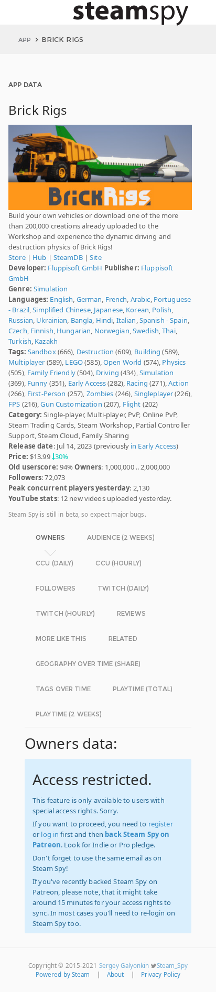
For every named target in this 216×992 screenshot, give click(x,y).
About (115, 974)
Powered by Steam (63, 974)
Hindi (104, 320)
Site (96, 257)
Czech (17, 330)
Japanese (108, 309)
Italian (126, 320)
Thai (169, 330)
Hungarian (74, 330)
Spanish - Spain (163, 320)
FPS (14, 404)
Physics (174, 362)
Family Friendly (51, 372)
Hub (39, 257)
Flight (132, 404)
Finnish (41, 330)
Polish (161, 309)
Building (147, 351)
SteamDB (68, 257)
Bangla (82, 320)
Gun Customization (71, 404)
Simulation (51, 288)
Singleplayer (154, 393)
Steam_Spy (172, 965)
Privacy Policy (161, 974)
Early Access (87, 383)
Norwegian (111, 330)
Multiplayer (26, 362)
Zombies (100, 393)
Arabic (140, 299)
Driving (107, 372)
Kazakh (46, 341)
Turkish (19, 341)
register (160, 824)
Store (17, 257)
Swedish (146, 330)
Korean (137, 309)
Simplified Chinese (61, 309)
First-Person (46, 393)
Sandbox (42, 351)
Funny (37, 383)
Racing (137, 383)
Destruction (95, 351)
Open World (122, 362)
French (116, 299)
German (89, 299)
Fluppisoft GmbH (75, 267)
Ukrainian (51, 320)
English (61, 299)
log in (50, 834)
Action (178, 383)
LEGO (74, 362)
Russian (20, 320)
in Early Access (153, 446)
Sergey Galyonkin (124, 965)
